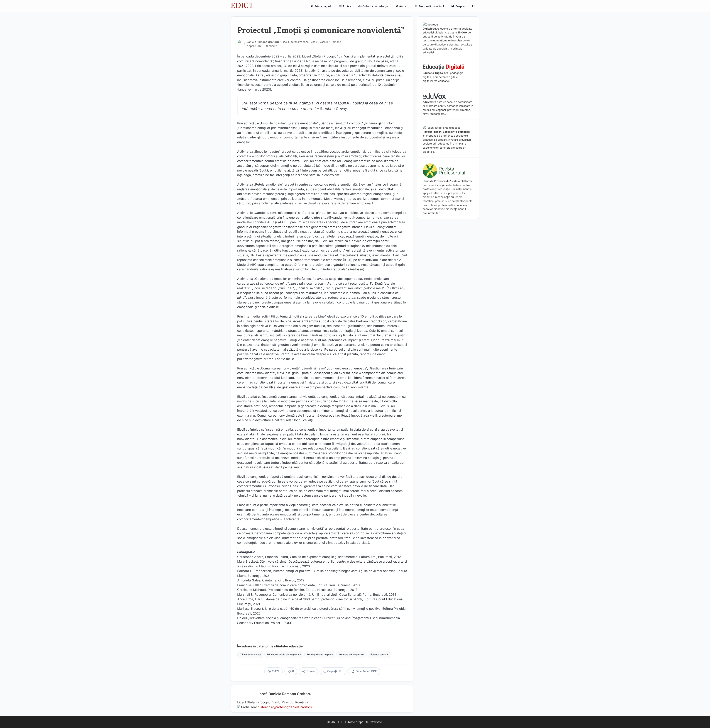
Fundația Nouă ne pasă (320, 654)
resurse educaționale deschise (442, 40)
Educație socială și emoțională (284, 654)
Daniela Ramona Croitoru (262, 41)
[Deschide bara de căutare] (473, 6)
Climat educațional (250, 654)
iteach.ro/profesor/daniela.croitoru (286, 707)
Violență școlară (379, 654)
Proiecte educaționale (351, 654)
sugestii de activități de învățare (443, 36)
